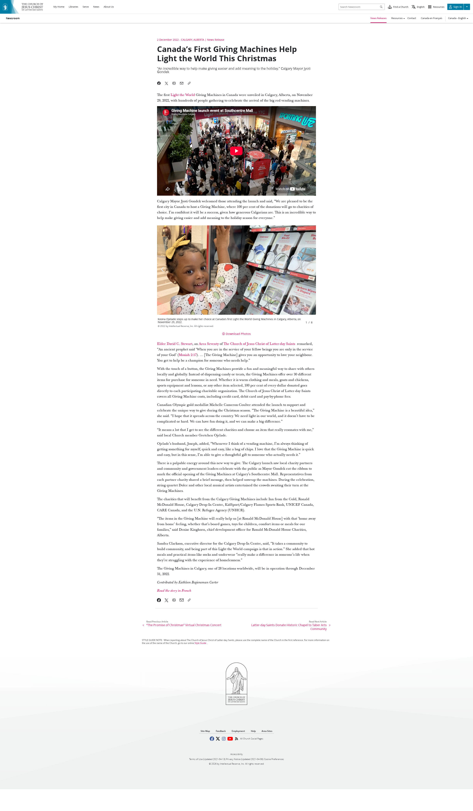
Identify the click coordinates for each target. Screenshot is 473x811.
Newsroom (13, 18)
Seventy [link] (213, 344)
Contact (411, 18)
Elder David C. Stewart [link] (174, 344)
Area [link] (202, 344)
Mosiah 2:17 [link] (188, 355)
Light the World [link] (183, 95)
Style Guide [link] (200, 643)
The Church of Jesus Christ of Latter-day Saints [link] (259, 344)
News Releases (378, 18)
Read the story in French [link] (174, 591)
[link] (159, 600)
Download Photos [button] (238, 334)
